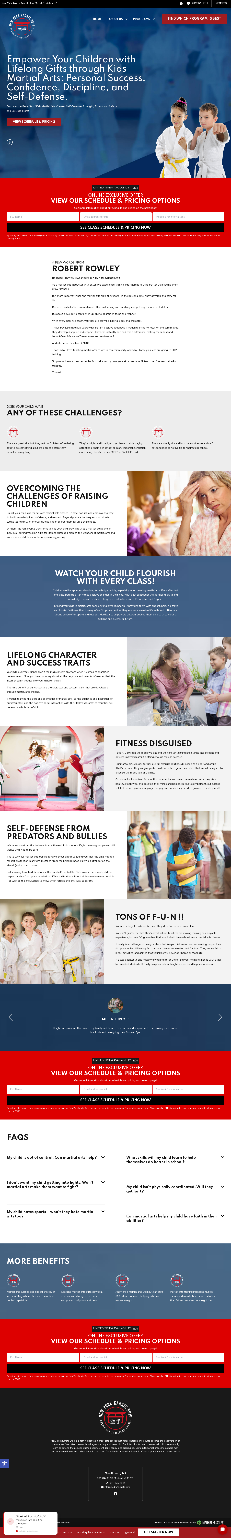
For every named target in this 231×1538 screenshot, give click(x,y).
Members (221, 3)
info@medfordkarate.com (117, 1487)
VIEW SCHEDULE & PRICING (34, 121)
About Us (116, 19)
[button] (4, 1463)
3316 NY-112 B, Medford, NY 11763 (115, 1478)
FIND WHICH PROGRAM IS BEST (194, 19)
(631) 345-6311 (200, 3)
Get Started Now (158, 1532)
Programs (141, 19)
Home (97, 19)
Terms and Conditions (59, 1522)
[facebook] (181, 4)
